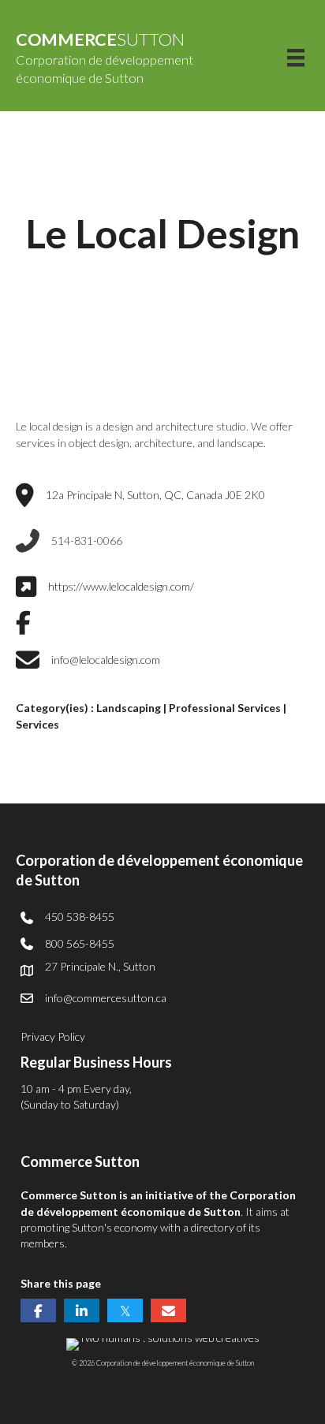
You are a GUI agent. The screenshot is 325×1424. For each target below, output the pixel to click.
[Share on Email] (168, 1310)
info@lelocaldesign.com (105, 659)
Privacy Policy (53, 1036)
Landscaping (128, 707)
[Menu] (296, 58)
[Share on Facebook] (38, 1310)
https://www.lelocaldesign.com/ (121, 586)
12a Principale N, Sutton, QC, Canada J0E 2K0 (155, 494)
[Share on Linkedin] (81, 1310)
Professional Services (225, 707)
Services (37, 724)
